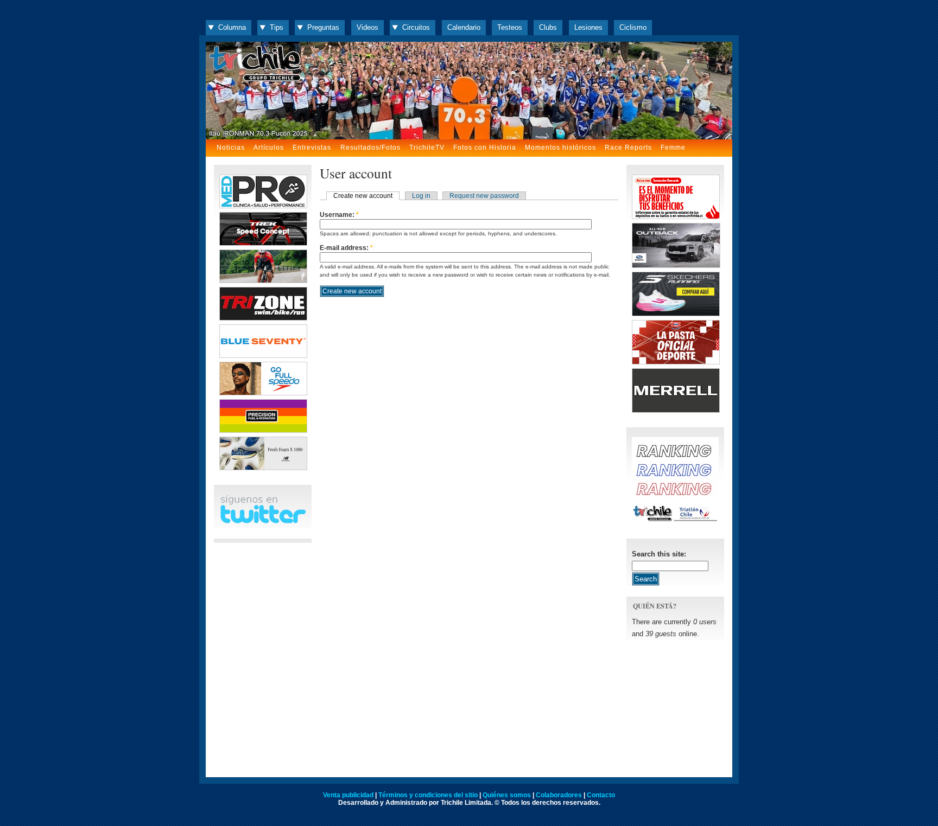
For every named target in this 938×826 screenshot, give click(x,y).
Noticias (231, 147)
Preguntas (323, 27)
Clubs (548, 27)
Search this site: (659, 554)
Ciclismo (633, 27)
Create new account (362, 196)
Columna (232, 27)
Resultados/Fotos (370, 147)
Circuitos (416, 27)
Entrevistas (312, 147)
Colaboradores (559, 795)
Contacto (601, 795)
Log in (421, 196)
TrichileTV (427, 147)
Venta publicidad (348, 795)
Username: (339, 215)
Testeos (509, 27)
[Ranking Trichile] (675, 521)
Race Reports (628, 147)
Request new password (484, 196)
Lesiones (588, 27)
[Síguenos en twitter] (262, 521)
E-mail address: (346, 248)
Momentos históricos (560, 147)
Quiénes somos (507, 795)
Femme (673, 147)
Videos (367, 27)
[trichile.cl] (469, 90)
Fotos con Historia (484, 147)
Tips (276, 27)
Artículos (268, 147)
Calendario (463, 27)
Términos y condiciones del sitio (428, 795)
